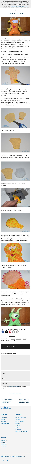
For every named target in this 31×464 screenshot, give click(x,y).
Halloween (18, 339)
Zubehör (3, 421)
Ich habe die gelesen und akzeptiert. (13, 387)
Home (2, 448)
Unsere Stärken (19, 421)
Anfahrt (17, 425)
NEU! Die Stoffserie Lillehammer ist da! (23, 401)
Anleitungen (12, 336)
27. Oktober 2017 (11, 13)
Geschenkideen (5, 423)
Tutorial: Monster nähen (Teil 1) (7, 401)
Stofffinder (4, 417)
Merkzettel (4, 440)
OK (26, 6)
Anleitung (13, 339)
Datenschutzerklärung (14, 386)
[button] (3, 331)
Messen (17, 423)
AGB (16, 427)
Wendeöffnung (5, 304)
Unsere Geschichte (20, 417)
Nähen (2, 340)
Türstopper (8, 340)
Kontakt (3, 442)
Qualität (17, 419)
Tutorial (13, 340)
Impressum (18, 429)
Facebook (4, 446)
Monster (24, 339)
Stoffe (3, 419)
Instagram (4, 444)
